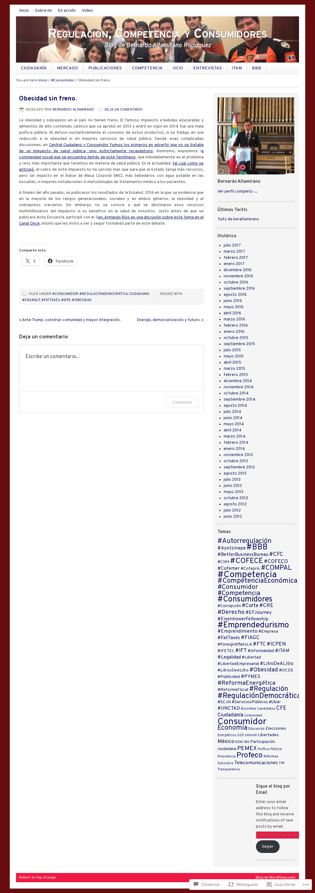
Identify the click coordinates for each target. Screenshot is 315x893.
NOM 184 (242, 742)
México (225, 741)
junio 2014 (233, 418)
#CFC (276, 554)
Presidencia (226, 757)
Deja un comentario (123, 110)
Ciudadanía (34, 68)
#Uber (275, 702)
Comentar (182, 402)
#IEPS (66, 300)
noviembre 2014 (238, 387)
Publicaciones (105, 68)
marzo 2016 (234, 319)
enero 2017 (234, 264)
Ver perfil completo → (237, 191)
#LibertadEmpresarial (238, 664)
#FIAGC (250, 637)
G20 (240, 735)
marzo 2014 (234, 436)
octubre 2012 (236, 498)
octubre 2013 (236, 461)
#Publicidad (228, 676)
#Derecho (231, 612)
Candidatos (266, 709)
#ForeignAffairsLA (234, 644)
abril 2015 (232, 362)
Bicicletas (248, 709)
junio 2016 (233, 301)
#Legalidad (229, 657)
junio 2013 (233, 485)
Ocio (178, 68)
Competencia (147, 68)
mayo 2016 (234, 307)
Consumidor (241, 722)
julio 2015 (232, 350)
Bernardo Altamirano (73, 110)
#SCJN (224, 702)
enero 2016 (234, 331)
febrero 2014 (236, 442)
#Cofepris (250, 568)
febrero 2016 (236, 325)
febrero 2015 (236, 375)
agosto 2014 (235, 405)
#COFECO (276, 561)
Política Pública (270, 749)
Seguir (267, 846)
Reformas (271, 757)
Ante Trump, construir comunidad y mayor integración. (71, 320)
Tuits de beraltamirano (238, 219)
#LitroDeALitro (276, 664)
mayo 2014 (234, 424)
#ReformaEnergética (246, 683)
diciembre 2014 (238, 381)
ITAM (237, 68)
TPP (282, 763)
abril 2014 (232, 430)
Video (87, 10)
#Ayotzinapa (231, 548)
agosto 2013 (235, 473)
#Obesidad (82, 300)
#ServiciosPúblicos (250, 702)
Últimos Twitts (232, 210)
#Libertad (251, 657)
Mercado (67, 68)
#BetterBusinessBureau (242, 555)
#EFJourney (258, 613)
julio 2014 (232, 412)
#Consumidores (245, 599)
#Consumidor (62, 80)
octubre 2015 (236, 338)
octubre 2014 (236, 393)
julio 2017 (232, 245)
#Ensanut (31, 300)
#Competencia (247, 575)
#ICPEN (276, 644)
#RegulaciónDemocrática (103, 294)
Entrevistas (207, 68)
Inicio (24, 10)
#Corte (250, 605)
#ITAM (282, 651)
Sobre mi (43, 10)
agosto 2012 (235, 504)
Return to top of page (37, 877)
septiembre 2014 (239, 399)
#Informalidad (261, 651)
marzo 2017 (234, 251)
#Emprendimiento (237, 631)
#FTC (259, 644)
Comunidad (253, 716)
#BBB (257, 547)
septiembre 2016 (239, 288)
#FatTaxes (51, 300)
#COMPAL (276, 568)
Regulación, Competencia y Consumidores (157, 34)
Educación (256, 729)
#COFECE (246, 561)
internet (251, 735)
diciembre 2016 (238, 270)
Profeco (250, 755)
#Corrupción (229, 606)
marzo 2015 (234, 368)
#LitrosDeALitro (233, 670)
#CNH (223, 562)
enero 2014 (234, 449)
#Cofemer (228, 568)
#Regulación (268, 689)
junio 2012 (233, 516)
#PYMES (250, 677)
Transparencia (228, 770)
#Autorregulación (244, 541)
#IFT (241, 650)
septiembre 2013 (239, 467)
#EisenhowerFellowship (242, 619)
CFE (281, 708)
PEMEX (247, 748)
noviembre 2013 (238, 455)
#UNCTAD (228, 708)
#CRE (266, 605)
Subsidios (225, 763)
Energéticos (226, 735)
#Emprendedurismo (253, 625)
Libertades (268, 735)
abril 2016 (232, 313)
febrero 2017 (236, 257)
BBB (256, 68)
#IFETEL (225, 651)
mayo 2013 (233, 492)
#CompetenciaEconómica (257, 581)
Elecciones (275, 728)
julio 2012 (232, 510)
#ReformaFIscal (232, 689)
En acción (67, 10)
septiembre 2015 (239, 344)
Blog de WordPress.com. (276, 877)
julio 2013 (232, 479)
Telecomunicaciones (256, 763)
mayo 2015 (234, 356)
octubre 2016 (236, 282)
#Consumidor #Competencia (238, 590)
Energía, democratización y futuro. (169, 320)
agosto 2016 (235, 294)
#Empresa (268, 631)
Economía (232, 728)
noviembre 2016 (238, 276)
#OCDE (286, 670)
